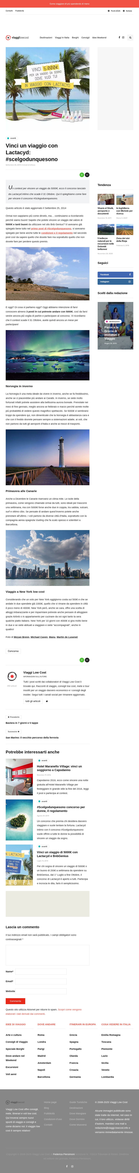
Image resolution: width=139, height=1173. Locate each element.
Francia (74, 1063)
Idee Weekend (99, 37)
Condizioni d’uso (53, 1119)
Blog (46, 1108)
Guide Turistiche (78, 1102)
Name (9, 971)
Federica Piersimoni (64, 1154)
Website (10, 991)
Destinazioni (46, 37)
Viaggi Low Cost (34, 672)
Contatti (9, 11)
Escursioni (12, 1067)
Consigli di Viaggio (17, 1042)
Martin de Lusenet (67, 637)
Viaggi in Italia (62, 37)
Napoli (41, 1070)
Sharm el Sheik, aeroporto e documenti (106, 211)
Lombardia (107, 1077)
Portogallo (76, 1049)
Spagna (74, 1042)
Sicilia (104, 1063)
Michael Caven (39, 637)
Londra (42, 1042)
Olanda (74, 1056)
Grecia (73, 1035)
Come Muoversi (78, 1124)
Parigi (41, 1049)
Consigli (85, 37)
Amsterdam (44, 1063)
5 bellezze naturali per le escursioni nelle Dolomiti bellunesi (106, 243)
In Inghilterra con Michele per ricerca (124, 211)
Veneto (105, 1070)
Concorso (13, 651)
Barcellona (44, 1077)
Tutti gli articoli (33, 701)
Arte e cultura (13, 1035)
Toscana (106, 1042)
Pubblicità (19, 11)
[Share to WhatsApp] (82, 175)
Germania (75, 1077)
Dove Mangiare (78, 1113)
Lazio (104, 1056)
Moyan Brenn (21, 637)
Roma (41, 1035)
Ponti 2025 (115, 11)
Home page (50, 1102)
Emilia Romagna (110, 1035)
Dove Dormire (77, 1119)
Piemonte (106, 1049)
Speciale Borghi (15, 1049)
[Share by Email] (87, 175)
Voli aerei (11, 1074)
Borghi (75, 37)
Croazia (74, 1070)
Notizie (129, 11)
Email (9, 981)
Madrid (42, 1056)
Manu (52, 637)
